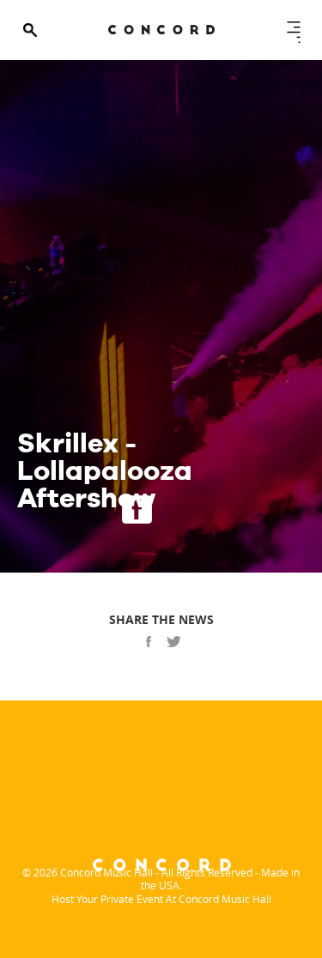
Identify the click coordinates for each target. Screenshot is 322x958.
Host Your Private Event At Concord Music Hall (161, 899)
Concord (161, 29)
